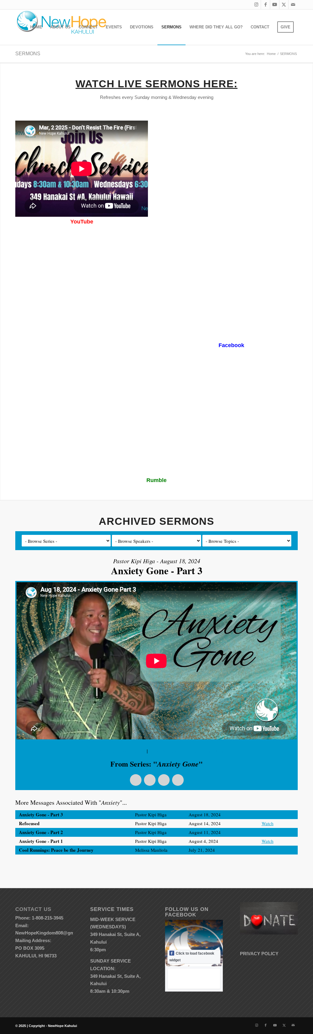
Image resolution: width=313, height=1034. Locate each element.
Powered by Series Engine (275, 867)
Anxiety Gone (131, 751)
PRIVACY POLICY (259, 953)
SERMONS (27, 53)
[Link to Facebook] (265, 4)
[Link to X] (283, 4)
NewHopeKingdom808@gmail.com (52, 932)
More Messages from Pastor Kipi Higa (186, 751)
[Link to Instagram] (256, 4)
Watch (268, 814)
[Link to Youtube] (274, 4)
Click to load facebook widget (191, 956)
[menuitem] (36, 27)
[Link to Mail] (293, 4)
